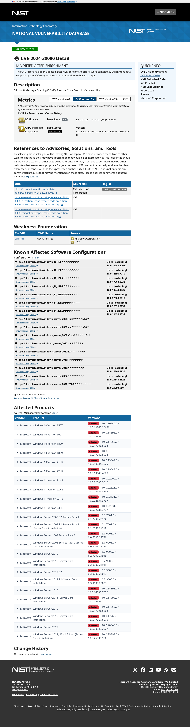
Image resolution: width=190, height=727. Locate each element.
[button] (165, 12)
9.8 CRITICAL (55, 131)
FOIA (124, 706)
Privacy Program (50, 706)
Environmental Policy (139, 706)
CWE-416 (19, 238)
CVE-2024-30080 (150, 75)
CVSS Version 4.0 (61, 99)
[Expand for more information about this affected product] (17, 425)
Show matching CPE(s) (26, 265)
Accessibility (34, 706)
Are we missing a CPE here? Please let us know (36, 398)
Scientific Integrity (161, 706)
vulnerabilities (25, 49)
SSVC (125, 99)
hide (37, 257)
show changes (45, 654)
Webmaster (18, 694)
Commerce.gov (97, 709)
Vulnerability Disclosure (87, 706)
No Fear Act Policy (110, 706)
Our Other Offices (49, 694)
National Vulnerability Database (51, 33)
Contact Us (31, 694)
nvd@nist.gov (31, 176)
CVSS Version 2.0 (108, 99)
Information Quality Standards (72, 709)
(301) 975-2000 (20, 689)
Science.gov (113, 709)
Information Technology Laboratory (34, 26)
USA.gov (125, 709)
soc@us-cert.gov (169, 689)
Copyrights (66, 706)
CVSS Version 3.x (84, 99)
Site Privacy (20, 706)
